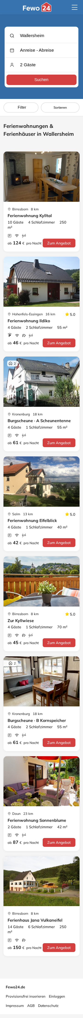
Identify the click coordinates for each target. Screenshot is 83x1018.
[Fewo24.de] (37, 10)
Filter (22, 107)
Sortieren (60, 107)
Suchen (41, 79)
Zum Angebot (59, 243)
